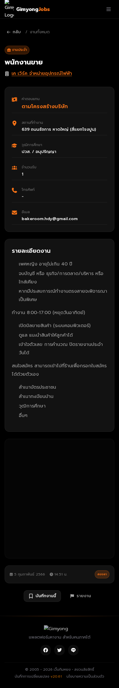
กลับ (17, 32)
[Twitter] (59, 650)
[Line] (73, 650)
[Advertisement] (59, 498)
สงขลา (102, 574)
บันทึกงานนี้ (46, 596)
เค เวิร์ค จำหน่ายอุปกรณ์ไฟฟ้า (42, 73)
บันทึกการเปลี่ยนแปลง (38, 676)
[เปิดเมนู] (108, 9)
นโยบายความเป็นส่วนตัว (85, 676)
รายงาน (84, 596)
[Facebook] (45, 650)
